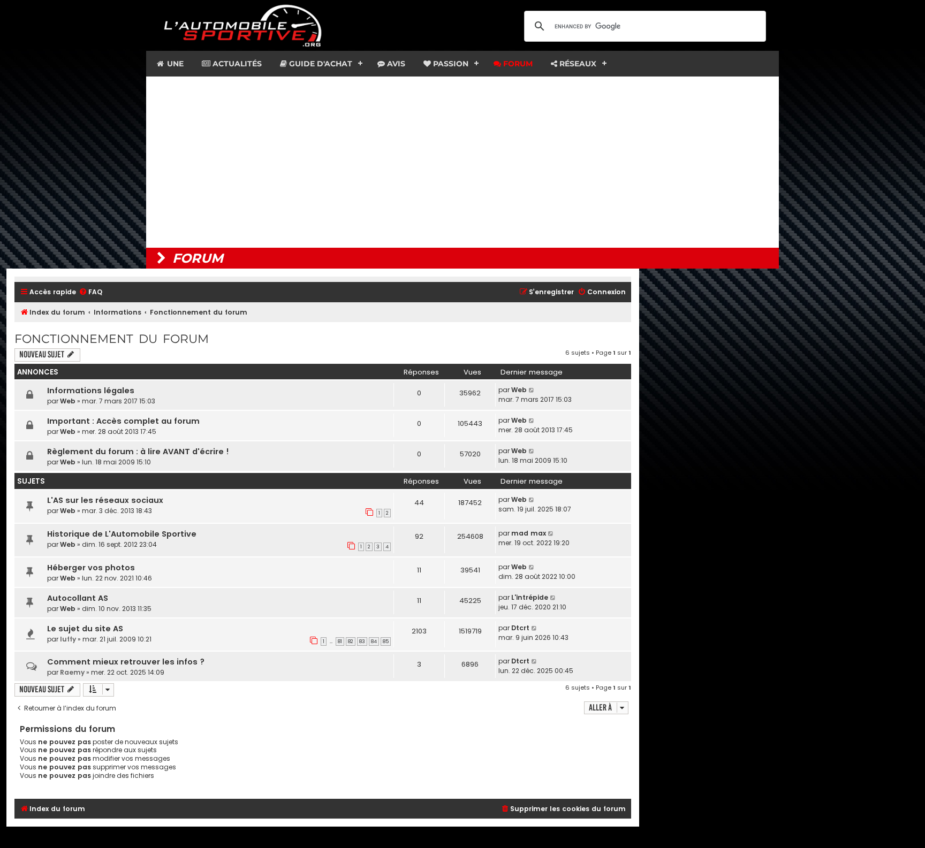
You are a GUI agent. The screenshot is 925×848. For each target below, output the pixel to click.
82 (350, 641)
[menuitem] (90, 292)
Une (174, 63)
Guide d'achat (319, 63)
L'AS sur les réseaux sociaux (105, 500)
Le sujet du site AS (85, 628)
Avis (395, 63)
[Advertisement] (462, 162)
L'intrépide (529, 597)
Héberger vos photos (91, 567)
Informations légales (90, 390)
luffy (68, 639)
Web (67, 401)
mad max (528, 533)
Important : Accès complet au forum (123, 421)
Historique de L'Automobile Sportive (121, 534)
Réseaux (576, 63)
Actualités (236, 63)
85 (386, 641)
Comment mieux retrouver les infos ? (125, 661)
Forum (517, 63)
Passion (449, 63)
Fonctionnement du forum (111, 339)
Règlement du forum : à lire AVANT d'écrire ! (138, 451)
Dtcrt (520, 627)
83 (362, 641)
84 (374, 641)
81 (340, 641)
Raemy (72, 672)
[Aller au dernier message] (531, 390)
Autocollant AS (77, 598)
